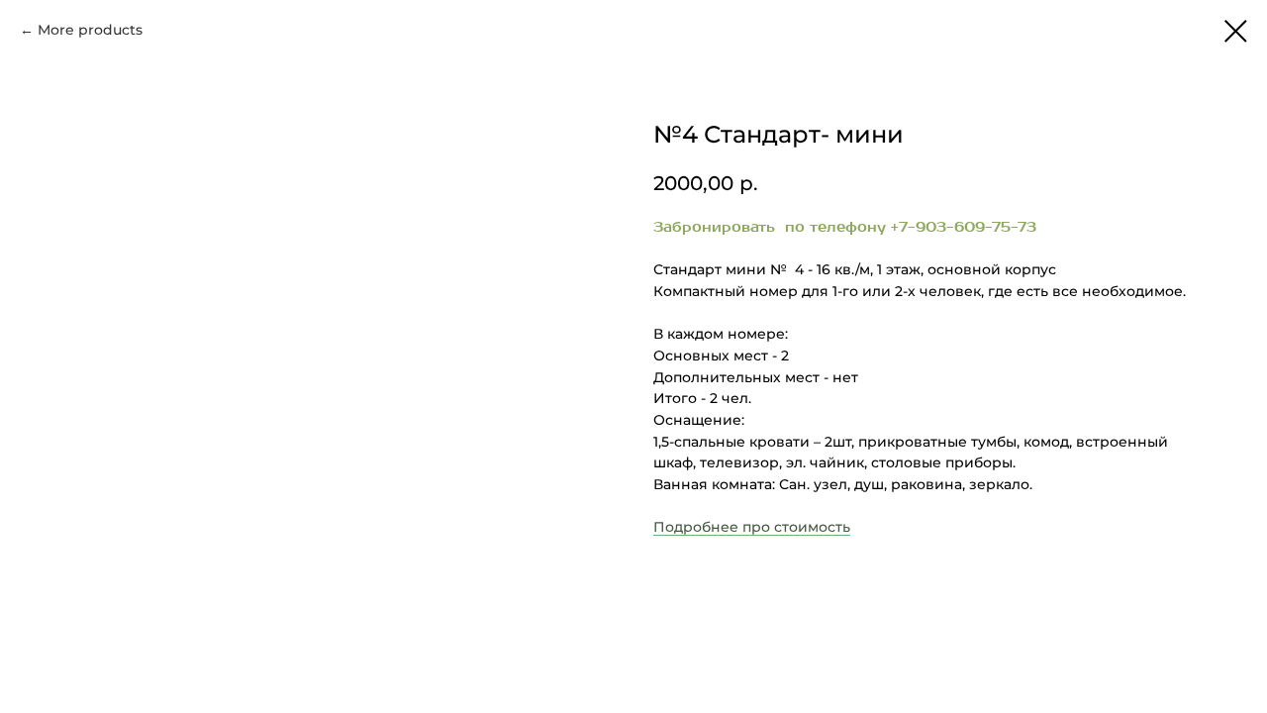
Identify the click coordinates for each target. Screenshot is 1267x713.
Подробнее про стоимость (751, 527)
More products (90, 30)
